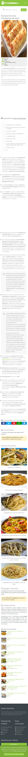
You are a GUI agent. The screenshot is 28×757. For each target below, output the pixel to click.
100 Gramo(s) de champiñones (15, 133)
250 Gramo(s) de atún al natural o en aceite (15, 128)
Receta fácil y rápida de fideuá (14, 490)
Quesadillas (19, 734)
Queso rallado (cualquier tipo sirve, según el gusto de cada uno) (16, 144)
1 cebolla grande (10, 136)
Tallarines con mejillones (14, 467)
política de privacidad (19, 751)
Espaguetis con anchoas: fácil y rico (14, 513)
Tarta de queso (20, 729)
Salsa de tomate (11, 138)
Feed (3, 734)
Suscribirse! (14, 744)
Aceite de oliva (10, 147)
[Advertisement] (14, 101)
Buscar (24, 10)
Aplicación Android (21, 727)
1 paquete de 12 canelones (13, 125)
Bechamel (9, 141)
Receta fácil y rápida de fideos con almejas (14, 535)
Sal (7, 150)
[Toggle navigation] (25, 3)
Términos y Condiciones (4, 729)
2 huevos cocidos (11, 131)
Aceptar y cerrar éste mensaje (14, 754)
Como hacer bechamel (19, 731)
